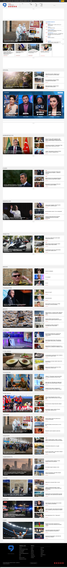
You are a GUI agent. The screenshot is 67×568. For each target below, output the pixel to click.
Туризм (42, 553)
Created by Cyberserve (6, 563)
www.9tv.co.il (18, 562)
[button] (31, 1)
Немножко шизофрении (51, 37)
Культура (32, 553)
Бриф (20, 554)
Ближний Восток (43, 554)
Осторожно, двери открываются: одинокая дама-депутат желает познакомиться (54, 30)
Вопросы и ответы (22, 557)
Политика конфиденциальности (23, 553)
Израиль (32, 547)
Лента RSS (42, 547)
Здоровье (32, 550)
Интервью (32, 557)
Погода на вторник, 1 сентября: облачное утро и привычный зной (54, 25)
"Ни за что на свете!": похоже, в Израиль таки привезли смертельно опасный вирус (54, 42)
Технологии (42, 550)
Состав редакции (21, 550)
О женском (32, 554)
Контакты (20, 547)
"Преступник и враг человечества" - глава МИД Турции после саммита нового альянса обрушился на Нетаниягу (55, 34)
